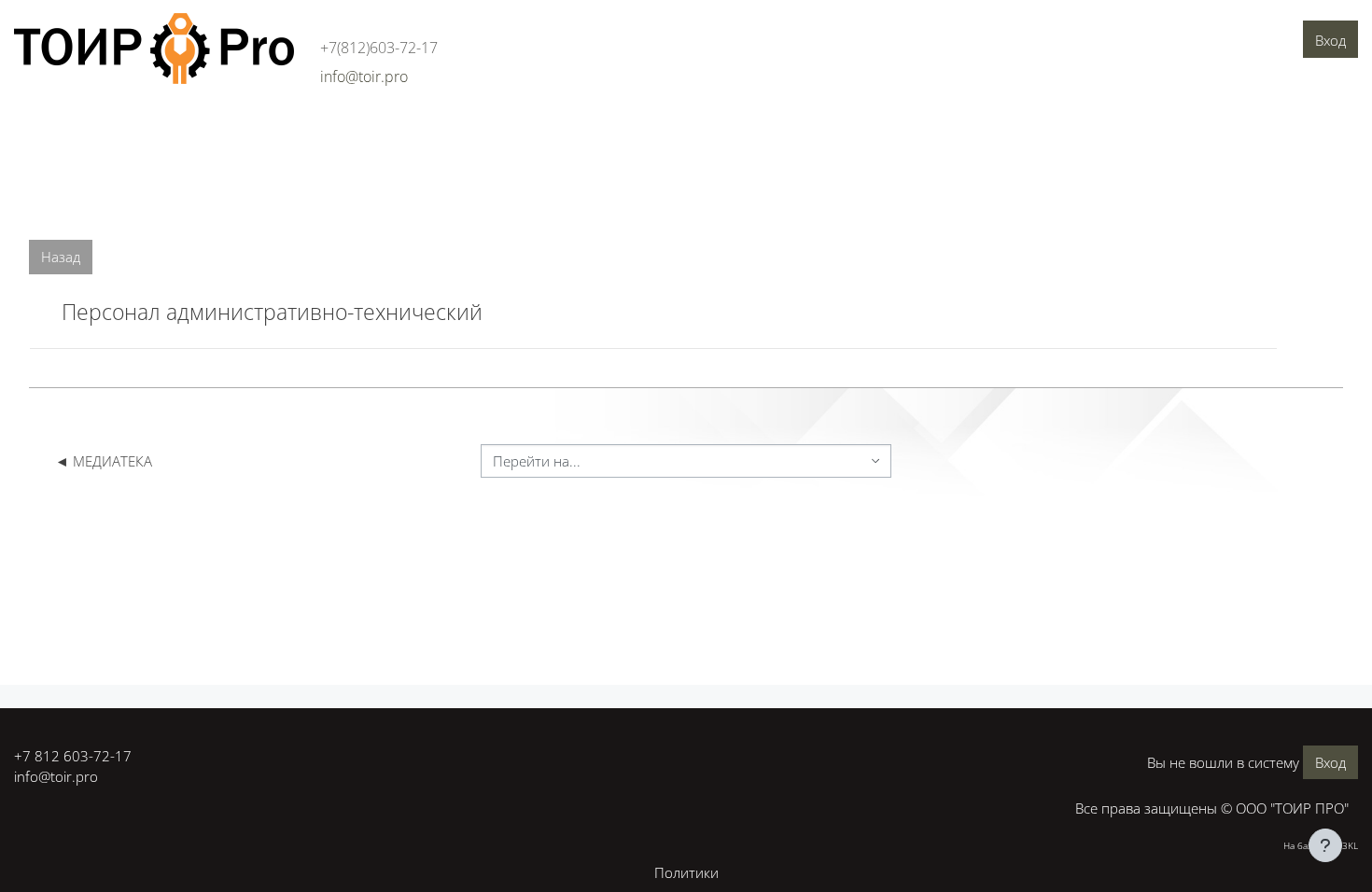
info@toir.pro (56, 776)
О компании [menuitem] (61, 127)
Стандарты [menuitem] (386, 127)
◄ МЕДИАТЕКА (103, 461)
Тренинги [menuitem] (301, 127)
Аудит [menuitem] (138, 127)
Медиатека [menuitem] (563, 127)
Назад (60, 256)
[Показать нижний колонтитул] (1325, 845)
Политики (686, 872)
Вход (1330, 40)
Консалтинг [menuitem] (213, 127)
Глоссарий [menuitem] (475, 127)
